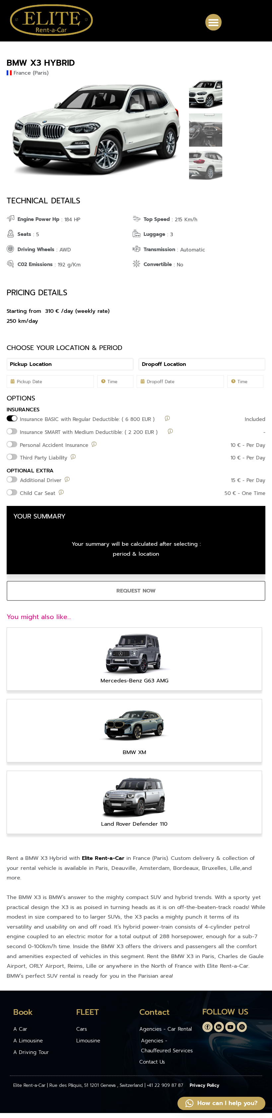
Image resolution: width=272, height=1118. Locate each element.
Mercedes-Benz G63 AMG (135, 680)
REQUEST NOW (136, 591)
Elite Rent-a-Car (103, 858)
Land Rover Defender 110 (134, 824)
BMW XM (134, 752)
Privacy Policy (204, 1085)
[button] (213, 22)
